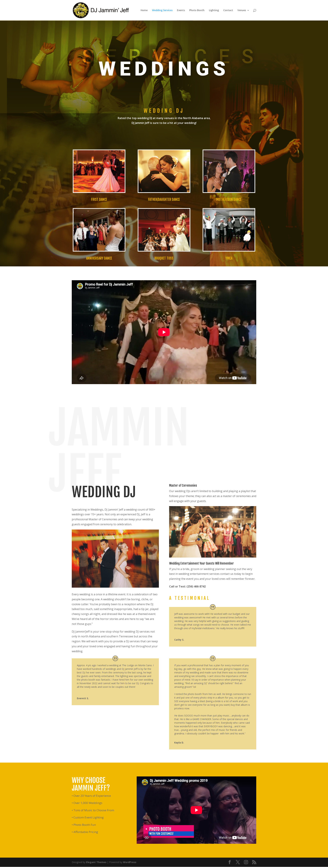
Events (181, 10)
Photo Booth (196, 10)
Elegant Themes (96, 862)
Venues (241, 10)
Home (144, 10)
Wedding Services (162, 10)
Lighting (214, 10)
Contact (228, 10)
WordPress (129, 862)
